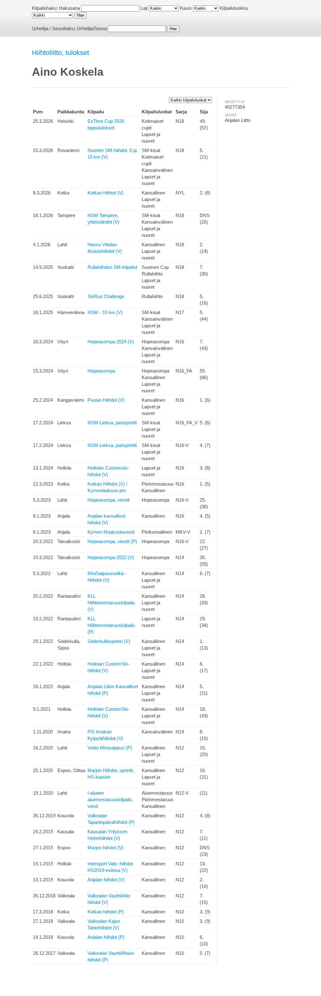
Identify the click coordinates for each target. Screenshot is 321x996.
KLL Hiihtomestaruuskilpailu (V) (111, 602)
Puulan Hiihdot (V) (105, 400)
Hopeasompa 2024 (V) (110, 341)
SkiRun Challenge (105, 296)
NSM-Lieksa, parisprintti (112, 422)
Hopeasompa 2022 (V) (110, 557)
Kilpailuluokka (234, 8)
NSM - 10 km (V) (105, 312)
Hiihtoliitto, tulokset (60, 53)
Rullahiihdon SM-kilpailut (112, 267)
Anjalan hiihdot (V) (105, 879)
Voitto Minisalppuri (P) (109, 747)
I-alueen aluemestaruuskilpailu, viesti (110, 799)
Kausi (186, 8)
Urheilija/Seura (92, 28)
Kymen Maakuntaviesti (110, 532)
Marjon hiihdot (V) (105, 847)
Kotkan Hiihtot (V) (105, 192)
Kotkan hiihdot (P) (105, 911)
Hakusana (69, 8)
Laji (143, 8)
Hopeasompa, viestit (108, 500)
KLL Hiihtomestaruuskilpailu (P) (111, 625)
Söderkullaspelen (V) (108, 641)
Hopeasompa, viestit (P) (112, 541)
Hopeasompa (101, 370)
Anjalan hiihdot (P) (105, 937)
